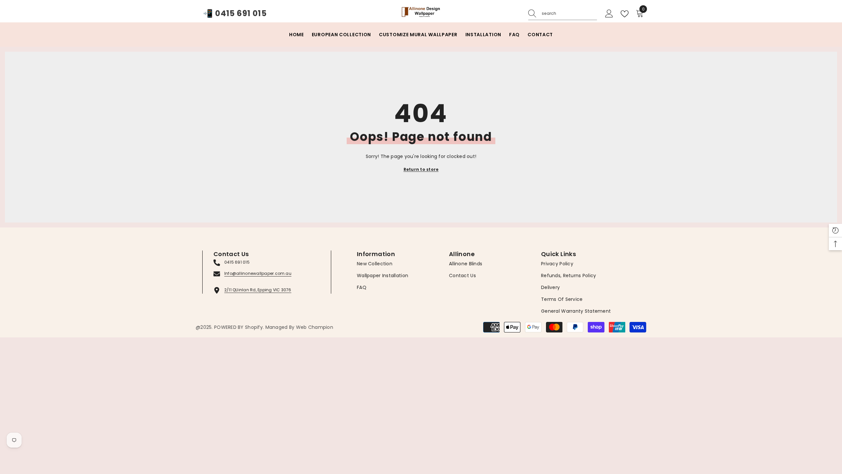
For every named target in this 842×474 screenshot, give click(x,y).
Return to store (421, 169)
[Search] (562, 13)
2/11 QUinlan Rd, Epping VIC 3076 (257, 290)
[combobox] (569, 13)
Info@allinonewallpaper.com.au (257, 273)
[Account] (609, 14)
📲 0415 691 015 (235, 13)
